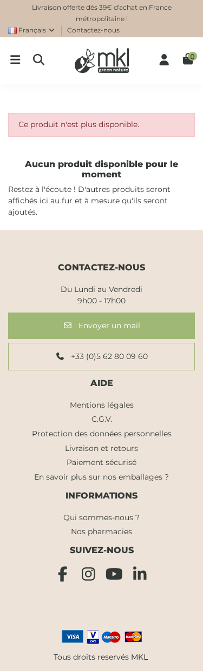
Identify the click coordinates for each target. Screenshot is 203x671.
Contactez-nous (93, 30)
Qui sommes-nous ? (101, 517)
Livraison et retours (101, 448)
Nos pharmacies (101, 531)
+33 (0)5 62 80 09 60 (108, 356)
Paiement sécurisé (101, 462)
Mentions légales (102, 405)
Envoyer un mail (108, 325)
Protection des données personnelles (102, 434)
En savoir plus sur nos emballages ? (101, 477)
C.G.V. (101, 419)
